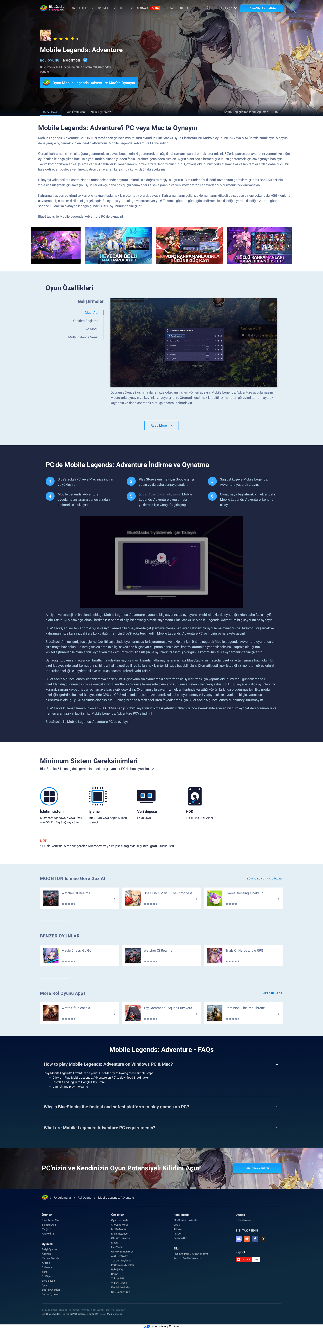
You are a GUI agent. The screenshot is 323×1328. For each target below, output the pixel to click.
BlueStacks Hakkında (185, 1220)
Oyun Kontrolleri (120, 1220)
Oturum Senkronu (121, 1238)
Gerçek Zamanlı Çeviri (123, 1251)
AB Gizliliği (88, 1314)
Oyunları (47, 1244)
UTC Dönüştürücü (121, 1291)
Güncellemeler (243, 1220)
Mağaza (148, 8)
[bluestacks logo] (52, 8)
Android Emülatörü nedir (187, 1258)
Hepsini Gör (273, 993)
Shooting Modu (119, 1224)
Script (114, 1273)
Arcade (46, 1262)
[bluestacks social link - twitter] (263, 1239)
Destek (185, 8)
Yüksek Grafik (119, 1282)
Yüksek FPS (117, 1278)
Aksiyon (46, 1253)
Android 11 (48, 1233)
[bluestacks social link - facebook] (255, 1239)
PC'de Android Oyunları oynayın (191, 1253)
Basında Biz (180, 1238)
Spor (44, 1285)
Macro (115, 1242)
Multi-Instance (119, 1233)
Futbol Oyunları (50, 1294)
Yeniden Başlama (121, 1260)
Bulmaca (47, 1267)
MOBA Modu (118, 1229)
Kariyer (177, 1233)
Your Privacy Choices (165, 1326)
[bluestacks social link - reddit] (247, 1239)
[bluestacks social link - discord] (239, 1239)
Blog (124, 8)
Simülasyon (48, 1280)
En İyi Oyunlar (49, 1249)
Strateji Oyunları (51, 1289)
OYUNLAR (104, 8)
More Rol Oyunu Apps (63, 993)
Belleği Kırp (117, 1269)
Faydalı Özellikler (120, 1287)
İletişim (177, 1229)
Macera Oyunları (51, 1258)
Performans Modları (122, 1264)
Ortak (170, 8)
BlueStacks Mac (51, 1220)
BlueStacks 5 (49, 1224)
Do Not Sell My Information (109, 1314)
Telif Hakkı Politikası (71, 1314)
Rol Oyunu (50, 60)
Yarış (44, 1271)
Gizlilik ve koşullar (51, 1314)
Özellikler (80, 8)
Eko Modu (116, 1247)
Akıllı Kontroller (119, 1256)
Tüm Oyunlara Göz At (265, 878)
